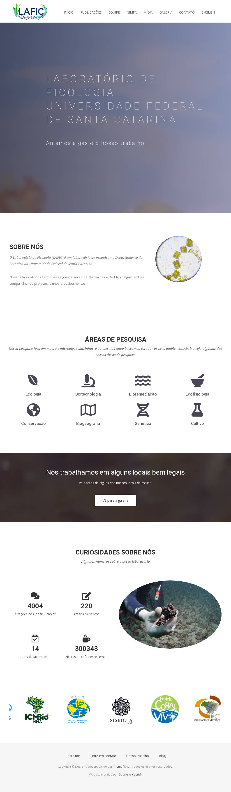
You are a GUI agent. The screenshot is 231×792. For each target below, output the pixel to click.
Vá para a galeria (115, 500)
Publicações (91, 12)
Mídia (148, 12)
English (208, 12)
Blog (162, 756)
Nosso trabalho (137, 756)
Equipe (114, 12)
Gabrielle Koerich (130, 774)
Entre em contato (103, 756)
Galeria (165, 12)
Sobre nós (73, 756)
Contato (187, 12)
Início (69, 12)
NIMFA (132, 12)
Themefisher (122, 766)
